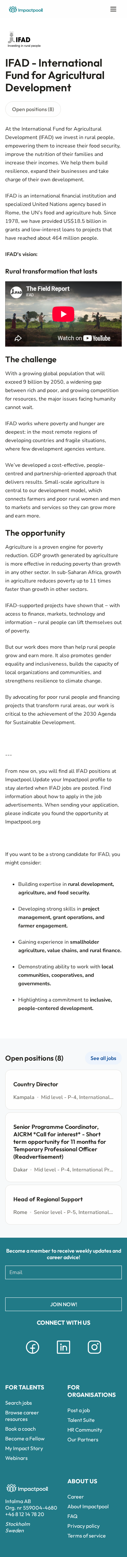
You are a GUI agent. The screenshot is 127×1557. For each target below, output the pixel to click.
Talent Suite (81, 1420)
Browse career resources (22, 1415)
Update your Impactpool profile (69, 779)
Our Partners (82, 1439)
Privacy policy (83, 1526)
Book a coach (20, 1428)
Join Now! (63, 1304)
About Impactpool (88, 1506)
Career (75, 1496)
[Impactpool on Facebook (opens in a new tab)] (32, 1355)
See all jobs (103, 1058)
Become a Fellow (25, 1438)
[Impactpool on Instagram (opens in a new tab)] (94, 1355)
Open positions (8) (33, 109)
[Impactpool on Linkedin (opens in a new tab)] (63, 1355)
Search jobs (18, 1402)
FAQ (72, 1516)
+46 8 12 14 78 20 (24, 1514)
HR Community (84, 1429)
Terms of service (86, 1535)
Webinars (16, 1458)
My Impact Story (24, 1448)
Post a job (78, 1410)
